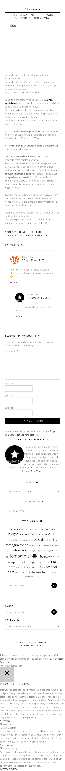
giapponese (54, 545)
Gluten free (40, 235)
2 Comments (35, 232)
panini (57, 557)
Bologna (12, 534)
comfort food (51, 534)
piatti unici (26, 562)
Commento (11, 351)
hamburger (22, 550)
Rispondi (14, 282)
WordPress (27, 645)
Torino (45, 572)
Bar (21, 235)
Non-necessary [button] (7, 745)
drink (44, 540)
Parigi (10, 562)
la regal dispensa (52, 550)
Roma (42, 567)
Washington (29, 576)
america (15, 529)
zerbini (37, 576)
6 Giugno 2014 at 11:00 (33, 260)
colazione (39, 534)
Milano (37, 556)
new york (49, 556)
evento (32, 545)
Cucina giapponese (24, 540)
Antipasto (34, 529)
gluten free (11, 550)
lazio (7, 556)
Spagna (17, 572)
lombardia (20, 556)
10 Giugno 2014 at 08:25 (38, 297)
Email (8, 395)
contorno (11, 540)
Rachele (25, 256)
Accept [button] (61, 658)
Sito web (9, 407)
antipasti (24, 529)
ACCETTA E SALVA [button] (8, 769)
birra (53, 529)
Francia (28, 235)
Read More (5, 662)
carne (30, 534)
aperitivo (43, 529)
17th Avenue (30, 642)
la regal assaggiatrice (37, 550)
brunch (22, 534)
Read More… (37, 471)
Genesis (40, 645)
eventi (24, 545)
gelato (46, 545)
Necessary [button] (5, 720)
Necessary (8, 724)
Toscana (53, 572)
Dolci (37, 539)
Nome (9, 383)
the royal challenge (31, 572)
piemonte (37, 562)
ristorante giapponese (27, 567)
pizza (46, 562)
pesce (16, 562)
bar (48, 529)
